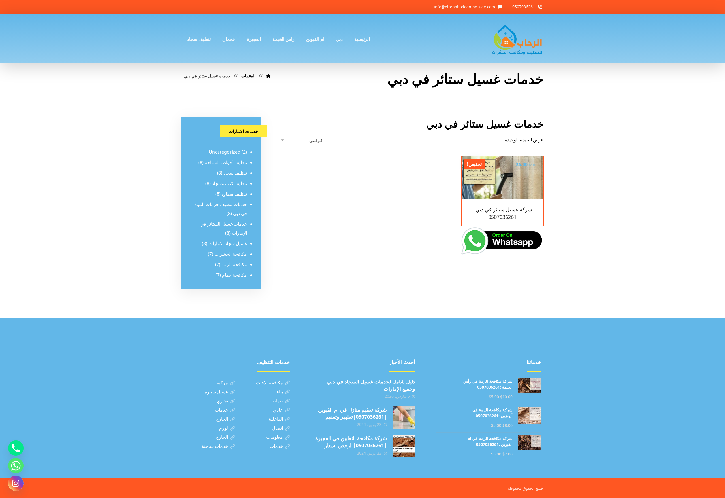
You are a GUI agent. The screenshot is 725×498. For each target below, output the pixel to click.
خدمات (221, 410)
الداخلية (276, 419)
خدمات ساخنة (215, 446)
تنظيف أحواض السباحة (226, 162)
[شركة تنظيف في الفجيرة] (517, 38)
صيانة (277, 401)
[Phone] (16, 448)
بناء (280, 392)
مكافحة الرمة (234, 264)
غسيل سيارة (216, 392)
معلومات (274, 437)
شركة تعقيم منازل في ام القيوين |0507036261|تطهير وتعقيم (352, 413)
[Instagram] (16, 483)
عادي (278, 410)
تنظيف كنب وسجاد (229, 183)
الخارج (222, 419)
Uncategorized (224, 152)
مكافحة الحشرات (230, 254)
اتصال (277, 428)
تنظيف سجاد (235, 173)
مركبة (222, 383)
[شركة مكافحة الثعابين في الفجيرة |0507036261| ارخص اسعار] (404, 446)
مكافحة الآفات (269, 383)
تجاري (222, 401)
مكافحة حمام (234, 275)
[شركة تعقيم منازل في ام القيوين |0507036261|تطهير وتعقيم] (404, 417)
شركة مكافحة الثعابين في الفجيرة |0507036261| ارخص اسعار (351, 442)
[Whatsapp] (16, 465)
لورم (223, 428)
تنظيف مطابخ (234, 194)
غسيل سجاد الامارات (227, 243)
